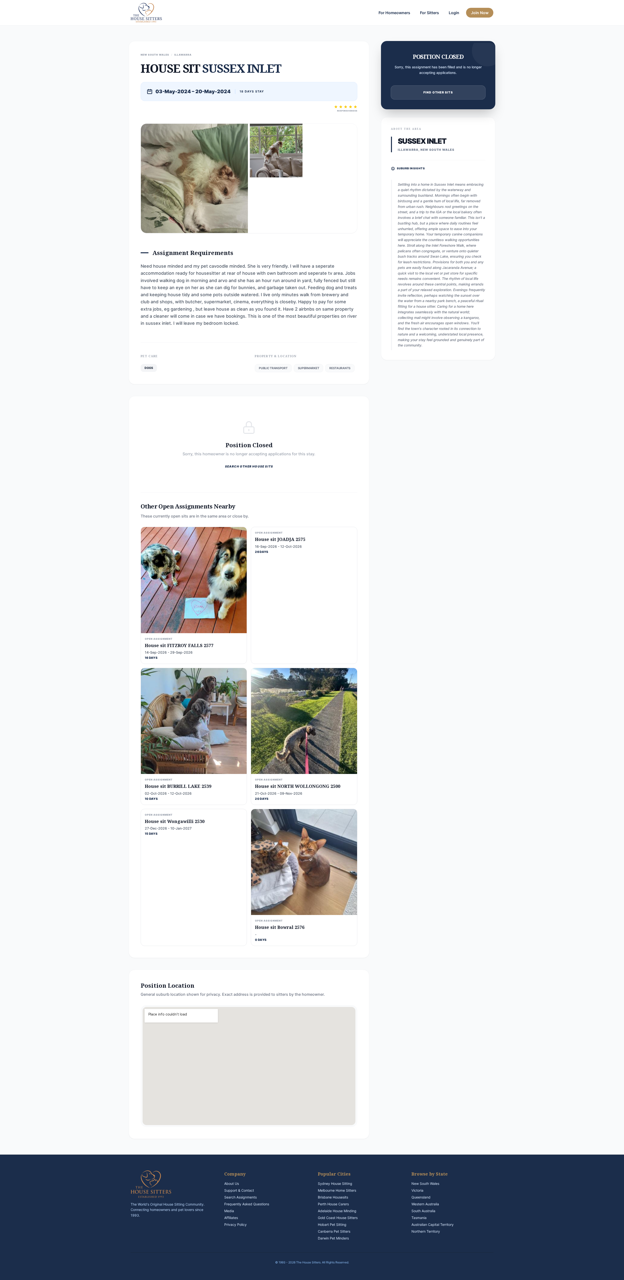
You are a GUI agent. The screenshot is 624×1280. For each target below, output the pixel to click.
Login (454, 12)
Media (229, 1211)
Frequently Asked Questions (246, 1204)
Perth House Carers (333, 1204)
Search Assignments (240, 1197)
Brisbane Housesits (333, 1197)
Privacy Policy (235, 1224)
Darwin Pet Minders (333, 1238)
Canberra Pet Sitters (334, 1231)
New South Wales (425, 1183)
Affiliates (231, 1218)
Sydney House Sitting (335, 1183)
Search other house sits (249, 466)
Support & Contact (239, 1190)
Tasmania (419, 1218)
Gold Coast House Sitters (338, 1218)
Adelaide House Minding (337, 1211)
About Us (231, 1183)
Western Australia (425, 1204)
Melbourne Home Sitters (337, 1190)
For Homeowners (394, 12)
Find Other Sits (438, 92)
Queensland (420, 1197)
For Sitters (429, 12)
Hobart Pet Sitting (332, 1224)
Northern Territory (425, 1231)
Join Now (479, 12)
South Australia (423, 1211)
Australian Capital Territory (432, 1224)
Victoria (417, 1190)
